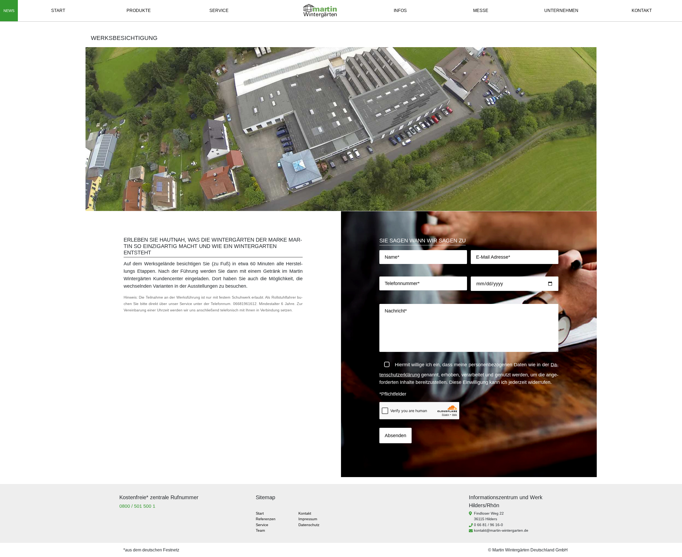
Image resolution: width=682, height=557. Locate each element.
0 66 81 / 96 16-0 (488, 525)
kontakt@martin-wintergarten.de (501, 530)
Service (219, 10)
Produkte (139, 10)
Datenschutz (308, 525)
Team (260, 530)
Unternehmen (561, 10)
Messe (480, 10)
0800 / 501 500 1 (137, 506)
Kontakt (642, 10)
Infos (400, 10)
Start (58, 10)
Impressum (307, 519)
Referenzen (265, 519)
